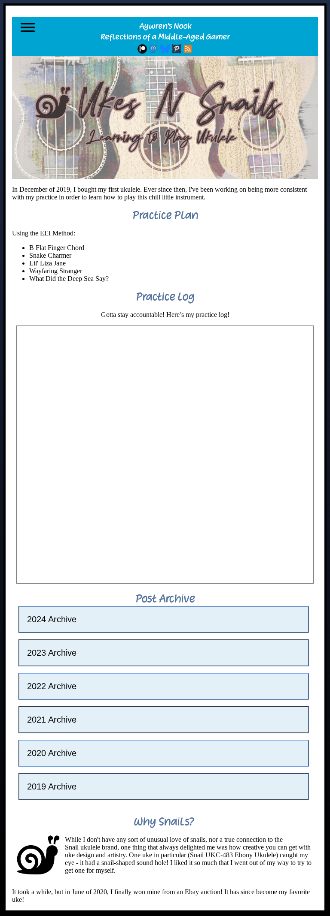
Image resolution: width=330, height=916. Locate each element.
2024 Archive (51, 619)
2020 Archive (51, 753)
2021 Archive (51, 719)
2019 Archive (51, 786)
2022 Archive (51, 686)
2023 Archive (51, 652)
